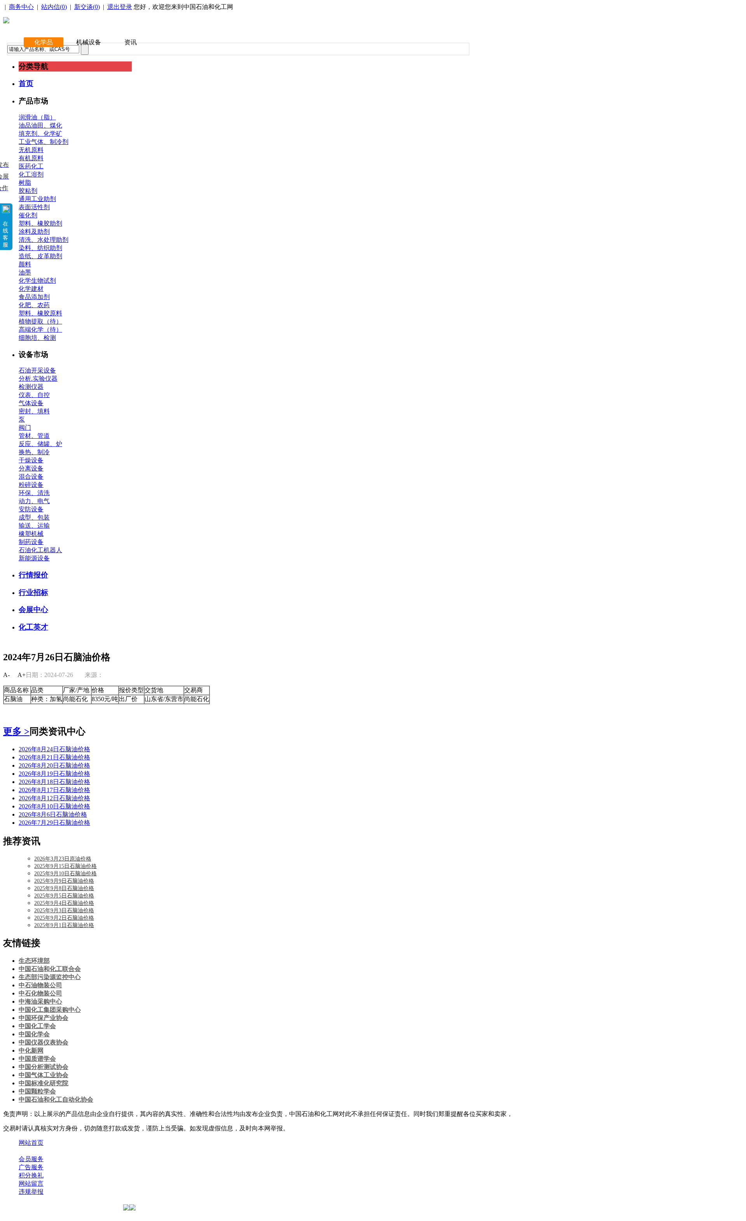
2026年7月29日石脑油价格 (54, 822)
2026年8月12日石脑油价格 (54, 798)
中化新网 (31, 1050)
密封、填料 (34, 411)
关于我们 (31, 1151)
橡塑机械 (31, 533)
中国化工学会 (37, 1026)
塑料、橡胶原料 (40, 313)
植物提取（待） (40, 321)
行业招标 (33, 592)
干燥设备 (31, 460)
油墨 (25, 272)
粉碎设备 (31, 484)
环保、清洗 (34, 493)
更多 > (16, 731)
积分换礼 (31, 1175)
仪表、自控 (34, 395)
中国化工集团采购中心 (50, 1009)
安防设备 (31, 509)
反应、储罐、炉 (40, 444)
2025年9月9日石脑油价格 (64, 881)
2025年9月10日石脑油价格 (65, 873)
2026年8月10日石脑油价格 (54, 806)
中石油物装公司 (40, 985)
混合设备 (31, 476)
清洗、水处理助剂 (43, 239)
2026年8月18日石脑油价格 (54, 781)
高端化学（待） (40, 329)
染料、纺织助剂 (40, 248)
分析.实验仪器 (38, 378)
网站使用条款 (101, 1151)
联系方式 (63, 1151)
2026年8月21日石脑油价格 (54, 757)
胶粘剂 (28, 190)
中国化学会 (34, 1034)
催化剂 (28, 215)
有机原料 (31, 158)
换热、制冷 (34, 452)
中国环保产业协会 (43, 1018)
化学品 (43, 42)
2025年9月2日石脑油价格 (64, 918)
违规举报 (31, 1191)
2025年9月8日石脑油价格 (64, 888)
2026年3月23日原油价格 (62, 859)
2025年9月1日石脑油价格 (64, 925)
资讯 (130, 42)
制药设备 (31, 542)
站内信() (54, 6)
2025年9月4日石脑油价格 (64, 903)
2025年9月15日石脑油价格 (65, 866)
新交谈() (87, 6)
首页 (26, 83)
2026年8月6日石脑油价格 (53, 814)
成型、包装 (34, 517)
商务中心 (21, 6)
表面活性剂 (34, 207)
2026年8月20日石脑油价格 (54, 765)
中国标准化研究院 (43, 1083)
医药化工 (31, 166)
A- (6, 675)
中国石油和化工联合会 (50, 969)
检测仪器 (31, 386)
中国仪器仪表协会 (43, 1042)
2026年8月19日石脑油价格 (54, 773)
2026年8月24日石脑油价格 (54, 749)
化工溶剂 (31, 174)
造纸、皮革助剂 (40, 256)
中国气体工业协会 (43, 1075)
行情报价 (33, 575)
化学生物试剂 (37, 280)
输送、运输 (34, 525)
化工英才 (33, 627)
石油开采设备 (37, 370)
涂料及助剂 (34, 231)
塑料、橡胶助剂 (40, 223)
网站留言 (31, 1183)
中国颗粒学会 (37, 1091)
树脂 (25, 182)
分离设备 (31, 468)
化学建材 (31, 288)
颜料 (25, 264)
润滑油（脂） (37, 117)
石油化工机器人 (40, 550)
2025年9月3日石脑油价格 (64, 910)
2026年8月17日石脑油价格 (54, 790)
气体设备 (31, 403)
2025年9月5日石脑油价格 (64, 896)
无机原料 (31, 150)
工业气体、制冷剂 (43, 141)
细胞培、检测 (37, 337)
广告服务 (31, 1167)
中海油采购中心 (40, 1001)
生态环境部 (34, 960)
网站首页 (31, 1142)
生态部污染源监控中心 (50, 977)
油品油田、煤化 (40, 125)
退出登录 (119, 6)
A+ (21, 675)
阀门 (25, 427)
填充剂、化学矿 (40, 133)
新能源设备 (34, 558)
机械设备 (88, 42)
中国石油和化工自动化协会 (56, 1099)
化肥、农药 (34, 305)
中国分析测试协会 (43, 1067)
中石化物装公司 (40, 993)
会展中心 (33, 609)
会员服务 (31, 1159)
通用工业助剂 (37, 199)
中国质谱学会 (37, 1058)
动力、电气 (34, 501)
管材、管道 (34, 435)
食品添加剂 (34, 297)
